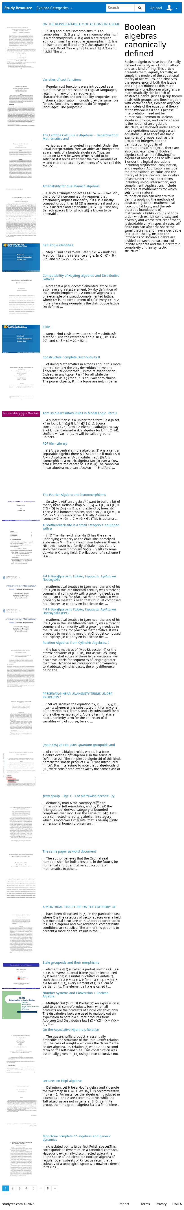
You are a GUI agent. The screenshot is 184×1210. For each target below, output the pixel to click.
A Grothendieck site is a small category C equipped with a (81, 526)
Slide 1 (48, 327)
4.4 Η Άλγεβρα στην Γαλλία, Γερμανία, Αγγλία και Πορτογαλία (79, 578)
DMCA (177, 1204)
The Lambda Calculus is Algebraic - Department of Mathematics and (80, 137)
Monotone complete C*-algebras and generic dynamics (77, 1138)
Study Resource (18, 7)
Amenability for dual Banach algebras (71, 186)
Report (124, 1204)
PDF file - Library (55, 443)
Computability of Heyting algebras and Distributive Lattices (81, 277)
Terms (145, 1204)
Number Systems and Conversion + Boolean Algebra (76, 994)
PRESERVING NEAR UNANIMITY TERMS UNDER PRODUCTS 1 (77, 695)
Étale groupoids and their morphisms (71, 962)
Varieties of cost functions (62, 79)
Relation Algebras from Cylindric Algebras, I (76, 642)
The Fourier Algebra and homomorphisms (74, 494)
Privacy (161, 1204)
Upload (156, 7)
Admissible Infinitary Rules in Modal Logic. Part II (80, 413)
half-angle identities (58, 245)
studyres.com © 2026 (18, 1204)
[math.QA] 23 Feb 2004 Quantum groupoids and (79, 745)
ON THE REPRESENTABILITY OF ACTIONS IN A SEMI (81, 24)
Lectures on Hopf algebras (62, 1081)
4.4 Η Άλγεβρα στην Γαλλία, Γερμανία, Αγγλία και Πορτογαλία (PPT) (79, 611)
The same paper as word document (69, 851)
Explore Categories (53, 7)
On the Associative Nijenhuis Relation (71, 1029)
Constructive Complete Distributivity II (71, 357)
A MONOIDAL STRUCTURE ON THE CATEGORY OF (79, 907)
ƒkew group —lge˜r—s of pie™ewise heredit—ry (78, 796)
